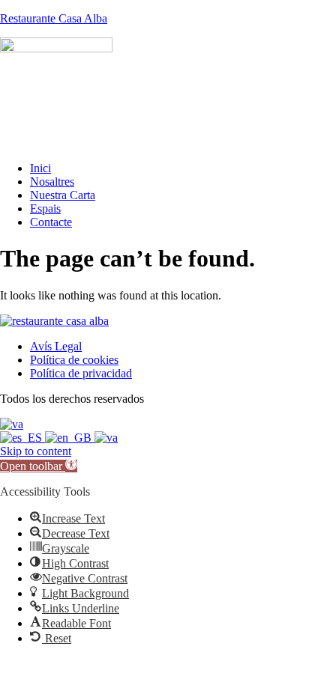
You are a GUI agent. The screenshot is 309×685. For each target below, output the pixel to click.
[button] (38, 466)
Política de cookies (74, 359)
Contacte (51, 222)
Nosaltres (52, 181)
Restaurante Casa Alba (53, 18)
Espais (45, 208)
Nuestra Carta (62, 195)
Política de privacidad (81, 373)
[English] (69, 437)
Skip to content (35, 451)
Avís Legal (56, 346)
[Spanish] (22, 437)
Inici (40, 168)
